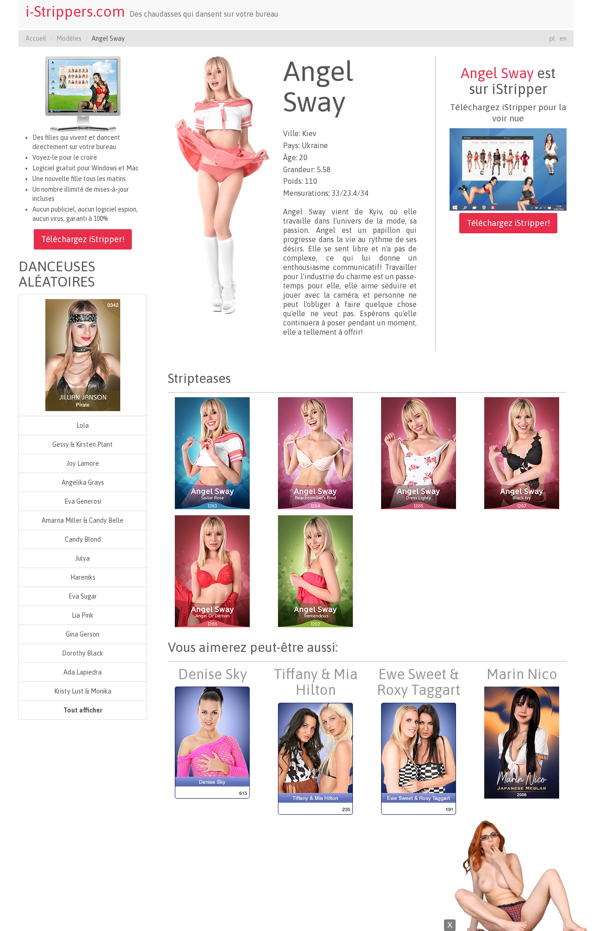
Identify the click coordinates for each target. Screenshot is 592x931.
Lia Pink (82, 615)
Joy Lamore (83, 463)
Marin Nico (522, 674)
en (563, 38)
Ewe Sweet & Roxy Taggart (418, 682)
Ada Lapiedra (82, 672)
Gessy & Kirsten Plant (82, 444)
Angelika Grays (83, 482)
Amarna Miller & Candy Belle (82, 520)
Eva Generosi (82, 501)
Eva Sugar (82, 596)
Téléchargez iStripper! (82, 239)
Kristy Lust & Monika (82, 691)
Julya (82, 558)
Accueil (35, 38)
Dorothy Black (82, 653)
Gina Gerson (82, 634)
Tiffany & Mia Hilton (316, 682)
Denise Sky (212, 674)
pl (552, 38)
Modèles (68, 38)
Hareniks (82, 577)
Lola (82, 425)
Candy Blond (83, 539)
